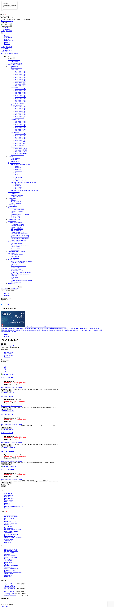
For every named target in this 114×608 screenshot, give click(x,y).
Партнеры (7, 42)
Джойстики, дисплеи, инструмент (21, 272)
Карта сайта (7, 508)
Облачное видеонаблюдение (16, 251)
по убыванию (8, 353)
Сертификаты (8, 495)
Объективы (14, 277)
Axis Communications (17, 209)
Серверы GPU (15, 161)
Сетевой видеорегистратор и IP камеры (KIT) (25, 190)
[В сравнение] (11, 391)
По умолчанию (8, 352)
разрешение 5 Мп (20, 77)
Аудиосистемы (12, 253)
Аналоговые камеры (14, 60)
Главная (6, 36)
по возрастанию (9, 355)
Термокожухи (12, 221)
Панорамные (15, 132)
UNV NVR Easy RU (21, 180)
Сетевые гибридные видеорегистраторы (23, 182)
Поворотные (15, 119)
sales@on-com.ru (9, 593)
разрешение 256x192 (21, 148)
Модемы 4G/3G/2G (17, 229)
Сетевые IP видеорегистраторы (20, 164)
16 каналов (18, 171)
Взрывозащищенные (17, 155)
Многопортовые (16, 203)
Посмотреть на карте (7, 21)
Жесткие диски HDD (17, 196)
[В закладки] (9, 391)
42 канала (18, 174)
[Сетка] (5, 344)
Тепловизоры (12, 204)
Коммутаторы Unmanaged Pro (20, 238)
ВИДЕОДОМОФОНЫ (15, 64)
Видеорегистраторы (14, 163)
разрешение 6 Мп (20, 97)
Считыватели (15, 248)
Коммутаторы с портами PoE (20, 237)
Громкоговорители (17, 254)
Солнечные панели (17, 270)
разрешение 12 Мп (20, 82)
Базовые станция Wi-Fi (18, 225)
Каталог (6, 293)
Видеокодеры (12, 198)
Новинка (7, 357)
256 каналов (18, 179)
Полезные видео (9, 498)
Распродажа (11, 283)
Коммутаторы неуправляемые (20, 235)
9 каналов (18, 169)
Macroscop (14, 213)
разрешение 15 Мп (20, 143)
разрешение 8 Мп (20, 79)
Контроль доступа (13, 242)
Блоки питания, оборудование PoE (22, 280)
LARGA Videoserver (17, 211)
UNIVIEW (6, 304)
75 (5, 369)
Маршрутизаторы (16, 227)
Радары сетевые (16, 269)
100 (5, 371)
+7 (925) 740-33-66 (9, 588)
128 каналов (18, 177)
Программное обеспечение (16, 208)
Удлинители (15, 258)
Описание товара (16, 387)
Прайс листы (8, 501)
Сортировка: (4, 347)
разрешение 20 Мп (20, 84)
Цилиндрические (16, 63)
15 (5, 364)
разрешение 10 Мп (20, 81)
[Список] (2, 344)
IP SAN (13, 193)
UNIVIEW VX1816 (7, 396)
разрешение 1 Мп (20, 71)
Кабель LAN (15, 267)
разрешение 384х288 (21, 150)
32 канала (18, 172)
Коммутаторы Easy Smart (19, 240)
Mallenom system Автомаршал (20, 214)
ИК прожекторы (16, 282)
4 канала (17, 166)
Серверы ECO (15, 158)
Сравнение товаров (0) (8, 346)
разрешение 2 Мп (20, 73)
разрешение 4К (19, 85)
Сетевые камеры (13, 66)
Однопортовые (16, 201)
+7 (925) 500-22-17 (6, 27)
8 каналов (18, 167)
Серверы (10, 156)
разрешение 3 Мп (20, 74)
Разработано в (5, 606)
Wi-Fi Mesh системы (17, 224)
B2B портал (4, 53)
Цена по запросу (6, 387)
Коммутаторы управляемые (19, 233)
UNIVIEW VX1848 (7, 433)
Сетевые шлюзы (16, 230)
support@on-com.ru (10, 595)
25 (5, 366)
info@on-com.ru (9, 591)
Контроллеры (15, 246)
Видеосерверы (12, 206)
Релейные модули (16, 243)
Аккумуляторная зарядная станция (21, 261)
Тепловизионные (16, 147)
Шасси (13, 200)
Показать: (4, 360)
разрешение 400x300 (21, 151)
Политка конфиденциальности (13, 506)
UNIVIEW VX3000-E (7, 451)
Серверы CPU (15, 159)
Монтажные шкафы (17, 279)
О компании (8, 37)
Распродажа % (8, 40)
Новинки (7, 295)
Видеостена (15, 264)
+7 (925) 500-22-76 (6, 31)
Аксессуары (15, 250)
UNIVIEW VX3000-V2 (8, 469)
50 (5, 368)
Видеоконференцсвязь (14, 219)
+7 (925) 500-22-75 (6, 29)
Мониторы (14, 275)
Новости (7, 39)
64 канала (18, 176)
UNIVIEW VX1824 (7, 414)
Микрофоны (15, 256)
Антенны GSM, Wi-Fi (17, 262)
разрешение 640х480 (21, 153)
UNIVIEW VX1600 (7, 378)
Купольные (14, 61)
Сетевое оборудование (15, 222)
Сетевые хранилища (14, 192)
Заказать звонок (5, 51)
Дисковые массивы (17, 195)
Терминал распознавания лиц (20, 245)
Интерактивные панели (18, 266)
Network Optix (15, 217)
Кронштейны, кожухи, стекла (20, 274)
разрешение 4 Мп (20, 76)
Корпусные (14, 69)
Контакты (7, 44)
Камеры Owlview (16, 68)
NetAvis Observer (16, 216)
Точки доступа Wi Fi (17, 232)
